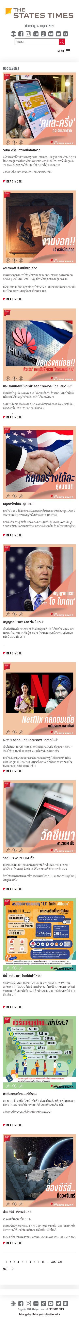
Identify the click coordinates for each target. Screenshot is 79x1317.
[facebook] (21, 33)
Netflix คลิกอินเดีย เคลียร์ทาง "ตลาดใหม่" (30, 740)
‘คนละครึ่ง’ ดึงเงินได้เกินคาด (22, 150)
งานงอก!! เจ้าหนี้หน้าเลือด (20, 268)
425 (53, 1262)
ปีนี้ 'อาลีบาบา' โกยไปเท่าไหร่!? (22, 975)
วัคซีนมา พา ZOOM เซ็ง (18, 858)
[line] (36, 33)
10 (43, 1262)
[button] (63, 51)
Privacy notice (39, 1314)
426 (60, 1262)
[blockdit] (65, 33)
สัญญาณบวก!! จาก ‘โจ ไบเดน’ (23, 622)
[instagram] (29, 33)
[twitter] (58, 33)
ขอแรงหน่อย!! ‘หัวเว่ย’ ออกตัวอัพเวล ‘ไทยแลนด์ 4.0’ (37, 386)
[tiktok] (44, 33)
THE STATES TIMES (56, 1309)
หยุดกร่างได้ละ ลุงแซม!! (18, 504)
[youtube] (51, 33)
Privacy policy (25, 1314)
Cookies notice (53, 1314)
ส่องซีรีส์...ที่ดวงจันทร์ (17, 1212)
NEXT (5, 1268)
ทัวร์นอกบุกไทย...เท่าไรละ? (20, 1093)
